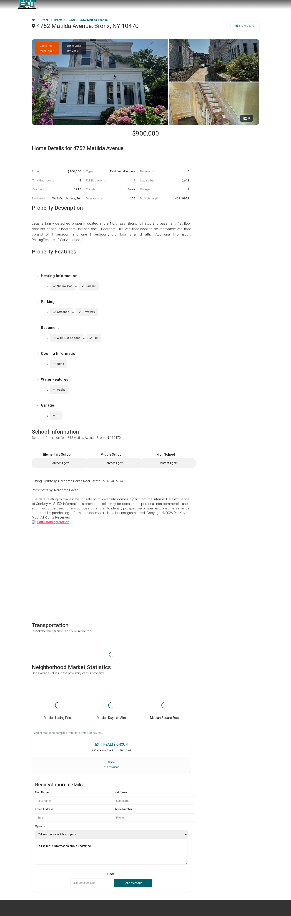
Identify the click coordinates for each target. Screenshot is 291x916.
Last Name (120, 792)
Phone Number (123, 809)
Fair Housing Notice (53, 522)
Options (40, 826)
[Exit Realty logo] (27, 4)
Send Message (133, 883)
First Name (42, 792)
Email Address (44, 809)
